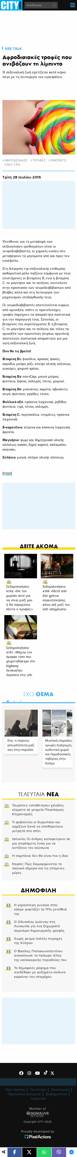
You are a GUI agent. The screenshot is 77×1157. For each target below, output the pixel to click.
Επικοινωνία (60, 1090)
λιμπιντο (58, 160)
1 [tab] (7, 700)
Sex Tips (13, 165)
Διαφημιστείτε (56, 1094)
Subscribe (38, 1099)
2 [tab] (13, 700)
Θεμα (38, 694)
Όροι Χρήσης (15, 1090)
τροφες (39, 160)
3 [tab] (19, 700)
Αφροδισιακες (16, 160)
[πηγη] (7, 473)
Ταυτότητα (38, 1090)
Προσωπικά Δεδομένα (24, 1094)
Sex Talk (13, 49)
